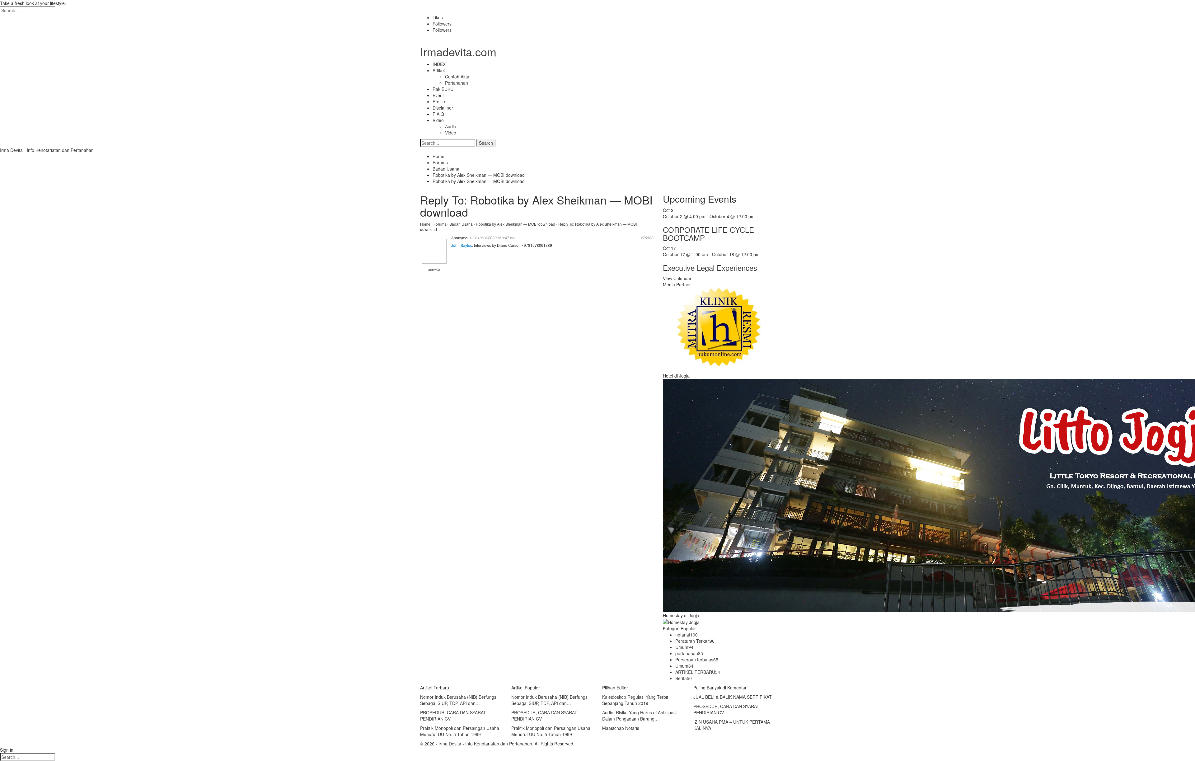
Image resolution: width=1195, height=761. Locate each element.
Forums (439, 224)
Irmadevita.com (458, 51)
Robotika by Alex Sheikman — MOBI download (515, 224)
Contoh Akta (457, 76)
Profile (439, 101)
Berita (683, 678)
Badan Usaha (461, 224)
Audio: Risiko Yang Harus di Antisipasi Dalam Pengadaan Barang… (639, 715)
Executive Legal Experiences (710, 267)
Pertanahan (456, 83)
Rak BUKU (443, 89)
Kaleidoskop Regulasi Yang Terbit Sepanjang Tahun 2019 (635, 700)
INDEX (439, 64)
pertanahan (689, 653)
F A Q (438, 114)
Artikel (439, 70)
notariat (686, 635)
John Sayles (461, 245)
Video (438, 120)
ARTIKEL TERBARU (697, 672)
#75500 (647, 237)
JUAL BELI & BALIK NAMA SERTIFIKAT (732, 697)
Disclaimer (443, 108)
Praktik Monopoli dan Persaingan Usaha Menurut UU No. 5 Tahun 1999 (459, 731)
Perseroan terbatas (696, 659)
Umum (684, 647)
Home (425, 224)
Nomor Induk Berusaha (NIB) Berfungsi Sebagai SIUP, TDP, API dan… (458, 700)
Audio (450, 126)
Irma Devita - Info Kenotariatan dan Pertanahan (47, 150)
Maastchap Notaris (620, 728)
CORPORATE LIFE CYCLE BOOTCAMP (708, 233)
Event (438, 95)
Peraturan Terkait (695, 641)
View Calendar (677, 278)
